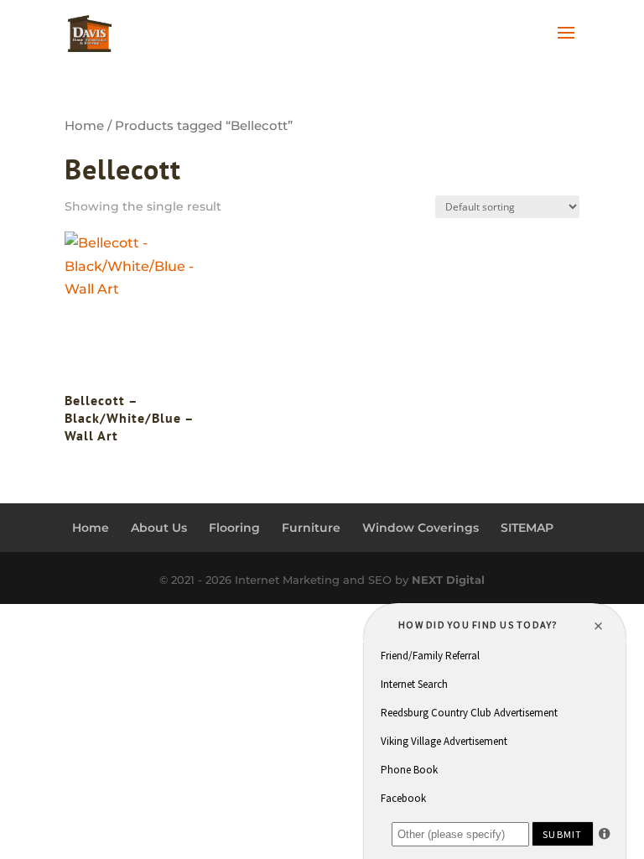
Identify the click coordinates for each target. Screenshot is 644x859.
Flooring (234, 527)
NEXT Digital (448, 579)
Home (84, 125)
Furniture (311, 527)
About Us (159, 527)
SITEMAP (527, 527)
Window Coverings (420, 527)
